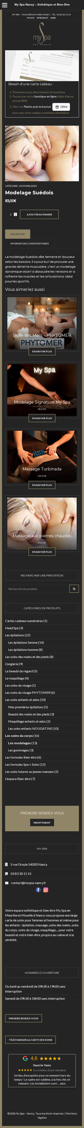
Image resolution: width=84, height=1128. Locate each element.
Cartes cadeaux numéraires (24, 621)
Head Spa (12, 628)
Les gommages (18, 750)
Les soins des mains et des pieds (27, 657)
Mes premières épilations (25, 707)
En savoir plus (42, 351)
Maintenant (42, 822)
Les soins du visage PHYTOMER (27, 692)
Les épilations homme (23, 649)
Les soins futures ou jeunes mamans (29, 771)
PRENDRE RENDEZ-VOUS (23, 1018)
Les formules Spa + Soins (22, 764)
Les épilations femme (23, 642)
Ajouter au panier (39, 214)
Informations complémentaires (29, 243)
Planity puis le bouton (38, 106)
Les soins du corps (19, 735)
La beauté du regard (19, 671)
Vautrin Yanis (42, 1065)
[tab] (17, 234)
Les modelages (28, 186)
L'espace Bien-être (18, 779)
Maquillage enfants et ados (27, 721)
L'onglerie (11, 664)
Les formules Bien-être (21, 757)
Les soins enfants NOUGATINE (30, 728)
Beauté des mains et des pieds (29, 714)
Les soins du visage (18, 685)
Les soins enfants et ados (22, 700)
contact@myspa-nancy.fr (28, 883)
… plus (62, 1083)
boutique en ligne (45, 96)
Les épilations (14, 635)
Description (17, 234)
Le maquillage (14, 678)
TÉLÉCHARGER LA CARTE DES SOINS (30, 1039)
